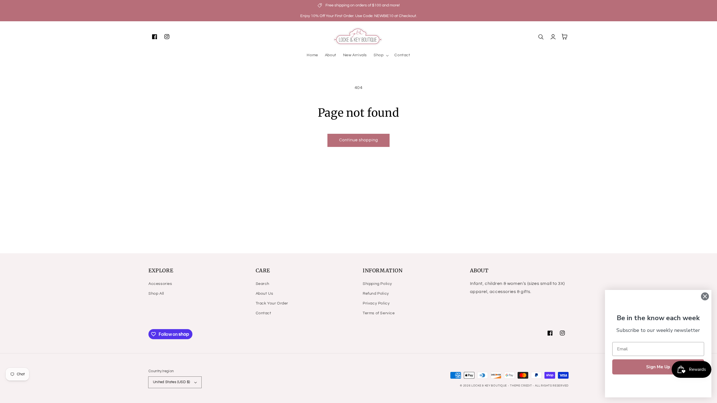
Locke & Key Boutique (489, 385)
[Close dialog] (705, 296)
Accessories (160, 284)
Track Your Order (272, 303)
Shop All (156, 294)
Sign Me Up (658, 367)
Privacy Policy (376, 303)
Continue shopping (358, 140)
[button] (380, 55)
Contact (263, 313)
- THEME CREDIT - (521, 385)
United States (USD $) (171, 382)
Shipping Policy (377, 284)
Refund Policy (376, 294)
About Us (264, 294)
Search (263, 284)
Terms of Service (379, 313)
